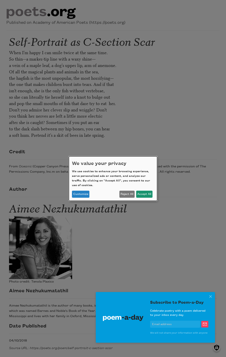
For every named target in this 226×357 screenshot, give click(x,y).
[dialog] (113, 178)
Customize (80, 194)
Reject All (127, 194)
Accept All (144, 194)
